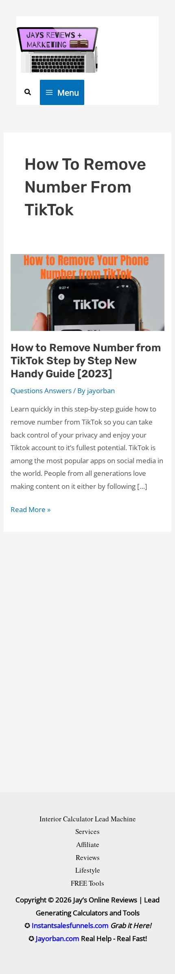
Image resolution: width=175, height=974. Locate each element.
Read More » (30, 510)
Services (87, 831)
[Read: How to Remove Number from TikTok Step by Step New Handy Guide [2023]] (87, 291)
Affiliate (87, 844)
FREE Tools (87, 883)
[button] (28, 92)
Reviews (88, 857)
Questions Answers (41, 390)
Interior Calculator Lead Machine (87, 818)
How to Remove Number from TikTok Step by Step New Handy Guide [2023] (86, 360)
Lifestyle (87, 870)
